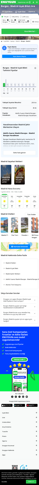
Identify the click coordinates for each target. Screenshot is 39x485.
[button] (4, 85)
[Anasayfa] (1, 41)
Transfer (5, 431)
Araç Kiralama (6, 427)
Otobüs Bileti (6, 422)
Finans (4, 436)
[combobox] (5, 22)
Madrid (18, 41)
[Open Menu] (37, 2)
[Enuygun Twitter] (19, 397)
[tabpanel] (19, 25)
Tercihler (4, 481)
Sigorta (4, 441)
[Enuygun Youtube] (27, 397)
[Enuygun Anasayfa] (8, 2)
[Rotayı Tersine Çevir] (9, 21)
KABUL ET (31, 481)
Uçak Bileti (6, 41)
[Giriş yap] (33, 2)
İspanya (12, 41)
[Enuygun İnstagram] (16, 397)
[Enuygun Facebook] (12, 397)
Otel (3, 417)
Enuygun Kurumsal (8, 445)
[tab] (7, 12)
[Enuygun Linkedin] (23, 397)
